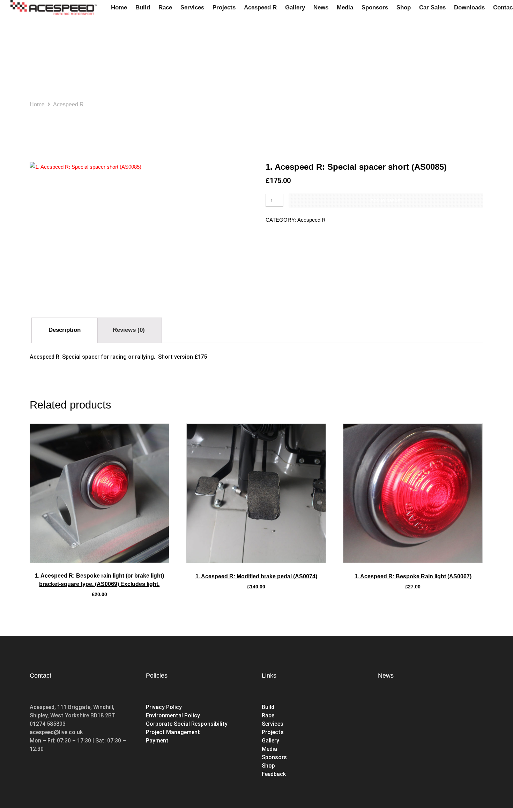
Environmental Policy (173, 715)
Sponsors (274, 757)
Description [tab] (65, 330)
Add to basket (386, 200)
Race (268, 715)
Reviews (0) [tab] (129, 330)
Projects (273, 732)
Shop (269, 765)
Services (272, 724)
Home (37, 104)
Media (269, 749)
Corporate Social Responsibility (187, 724)
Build (268, 707)
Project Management (173, 732)
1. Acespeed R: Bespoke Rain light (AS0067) (413, 576)
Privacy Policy (164, 707)
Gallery (270, 740)
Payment (157, 740)
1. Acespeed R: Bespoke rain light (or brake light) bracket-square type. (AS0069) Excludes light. (99, 580)
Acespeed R (68, 104)
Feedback (274, 774)
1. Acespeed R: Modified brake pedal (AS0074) (256, 576)
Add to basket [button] (99, 561)
